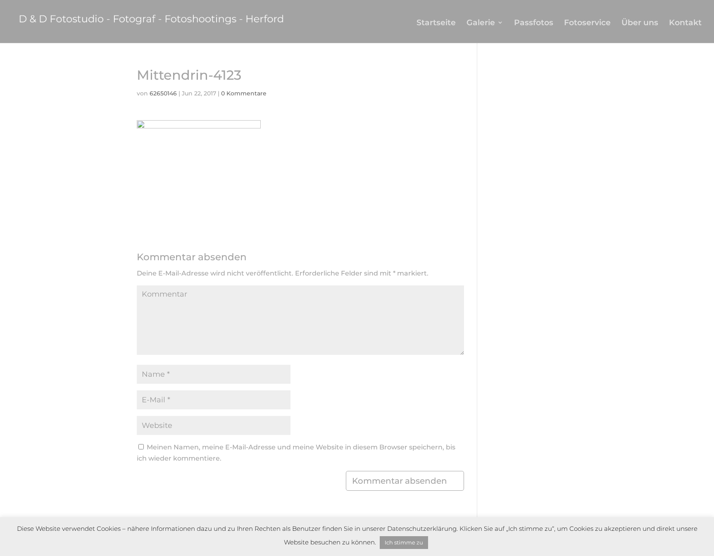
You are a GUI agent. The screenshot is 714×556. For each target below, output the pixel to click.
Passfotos (533, 23)
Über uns (639, 23)
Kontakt (685, 23)
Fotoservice (587, 23)
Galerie (480, 23)
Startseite (436, 23)
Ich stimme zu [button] (404, 542)
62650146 (163, 93)
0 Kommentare (244, 93)
